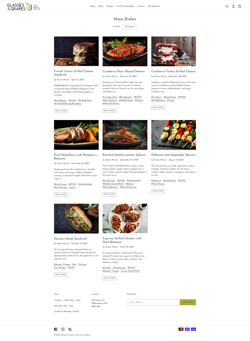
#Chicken (107, 268)
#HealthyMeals (126, 100)
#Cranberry (156, 97)
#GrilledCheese (85, 101)
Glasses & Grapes (67, 335)
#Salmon (139, 100)
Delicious (83, 264)
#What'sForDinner (111, 104)
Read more (60, 111)
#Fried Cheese (157, 184)
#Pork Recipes (60, 188)
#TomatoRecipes (110, 187)
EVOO (71, 268)
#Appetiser (156, 181)
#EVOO (72, 101)
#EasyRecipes (60, 101)
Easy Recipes (60, 268)
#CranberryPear (110, 97)
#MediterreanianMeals (113, 184)
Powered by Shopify (82, 335)
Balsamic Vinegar (62, 264)
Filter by (116, 26)
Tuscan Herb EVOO (130, 271)
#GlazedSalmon (110, 100)
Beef (74, 264)
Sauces (72, 188)
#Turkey (170, 100)
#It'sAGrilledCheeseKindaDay (67, 104)
